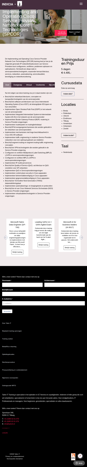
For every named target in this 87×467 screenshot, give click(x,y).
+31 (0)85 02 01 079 (11, 421)
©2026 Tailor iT (15, 454)
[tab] (7, 85)
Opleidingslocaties (8, 354)
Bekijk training (17, 252)
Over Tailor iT (6, 323)
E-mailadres (7, 299)
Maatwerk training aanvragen (12, 331)
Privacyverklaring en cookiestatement (14, 370)
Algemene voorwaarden (10, 378)
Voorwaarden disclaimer (15, 459)
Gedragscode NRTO (9, 385)
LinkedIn (5, 433)
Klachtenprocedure (8, 362)
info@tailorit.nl (9, 424)
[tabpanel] (29, 145)
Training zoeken (7, 339)
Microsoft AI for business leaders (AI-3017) (69, 224)
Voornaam (6, 280)
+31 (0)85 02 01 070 (11, 419)
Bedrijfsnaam (7, 290)
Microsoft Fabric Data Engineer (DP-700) (17, 224)
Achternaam (49, 280)
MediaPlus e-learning (9, 346)
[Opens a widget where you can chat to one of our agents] (79, 463)
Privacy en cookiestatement (15, 456)
